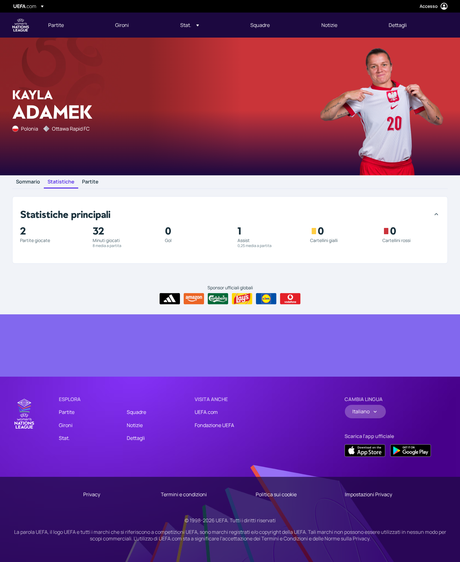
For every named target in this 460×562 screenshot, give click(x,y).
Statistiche (61, 182)
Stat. (64, 438)
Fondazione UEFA (214, 425)
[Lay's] (242, 298)
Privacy (91, 494)
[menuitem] (74, 25)
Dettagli (136, 438)
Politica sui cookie (276, 494)
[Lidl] (266, 298)
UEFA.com (206, 412)
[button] (189, 25)
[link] (56, 25)
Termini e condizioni (184, 494)
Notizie (135, 425)
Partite (90, 182)
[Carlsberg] (218, 298)
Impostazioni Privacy (368, 494)
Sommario (28, 182)
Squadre (136, 412)
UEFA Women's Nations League (20, 25)
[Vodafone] (290, 298)
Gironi (66, 425)
